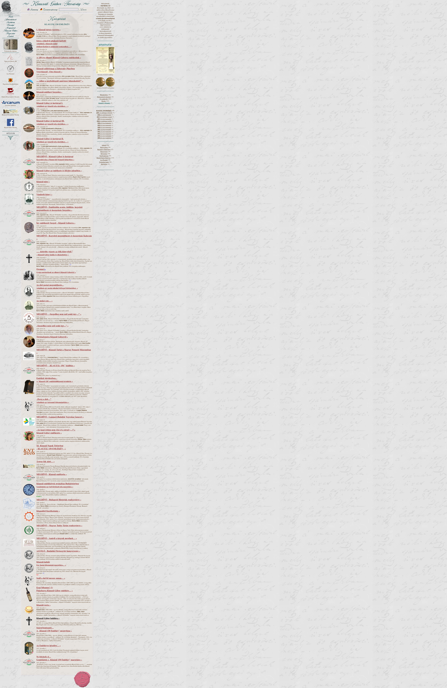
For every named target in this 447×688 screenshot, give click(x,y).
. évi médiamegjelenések (104, 113)
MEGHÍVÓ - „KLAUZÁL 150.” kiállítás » (55, 365)
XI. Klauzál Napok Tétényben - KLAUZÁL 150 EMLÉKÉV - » (51, 447)
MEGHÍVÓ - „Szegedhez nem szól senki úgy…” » (58, 314)
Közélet (104, 101)
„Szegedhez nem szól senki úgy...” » (52, 325)
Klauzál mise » (43, 181)
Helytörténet (104, 153)
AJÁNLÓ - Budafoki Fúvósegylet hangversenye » (58, 550)
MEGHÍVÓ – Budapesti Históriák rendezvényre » (58, 499)
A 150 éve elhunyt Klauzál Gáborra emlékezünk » (58, 57)
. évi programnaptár (104, 115)
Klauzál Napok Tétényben (104, 158)
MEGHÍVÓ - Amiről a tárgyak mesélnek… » (56, 538)
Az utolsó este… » (44, 300)
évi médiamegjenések (104, 117)
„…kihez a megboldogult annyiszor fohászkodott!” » (59, 80)
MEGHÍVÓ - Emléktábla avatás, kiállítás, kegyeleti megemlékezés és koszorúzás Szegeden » (59, 209)
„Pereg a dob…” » (52, 401)
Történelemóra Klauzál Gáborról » (52, 336)
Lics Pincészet (104, 160)
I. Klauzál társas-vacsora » (48, 29)
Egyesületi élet (104, 99)
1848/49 (104, 145)
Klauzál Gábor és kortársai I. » (52, 105)
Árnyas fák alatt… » (45, 461)
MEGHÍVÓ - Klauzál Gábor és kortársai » (55, 158)
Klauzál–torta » (43, 605)
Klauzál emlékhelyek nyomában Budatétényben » (57, 485)
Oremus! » (56, 271)
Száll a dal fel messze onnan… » (50, 578)
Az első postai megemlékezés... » (57, 286)
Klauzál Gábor (104, 95)
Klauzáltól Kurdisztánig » (48, 510)
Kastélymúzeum (104, 156)
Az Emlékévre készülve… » (48, 645)
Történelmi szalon (104, 162)
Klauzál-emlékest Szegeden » (49, 91)
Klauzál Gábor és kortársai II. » (52, 140)
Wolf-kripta (104, 164)
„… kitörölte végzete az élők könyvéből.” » (54, 253)
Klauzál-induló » (51, 563)
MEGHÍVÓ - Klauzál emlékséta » (51, 474)
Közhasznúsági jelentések (104, 97)
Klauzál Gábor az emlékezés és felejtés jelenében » (59, 170)
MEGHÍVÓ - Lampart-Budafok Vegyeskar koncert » (60, 416)
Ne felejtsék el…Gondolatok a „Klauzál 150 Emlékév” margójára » (59, 658)
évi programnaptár (104, 119)
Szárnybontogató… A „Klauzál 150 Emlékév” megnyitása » (54, 629)
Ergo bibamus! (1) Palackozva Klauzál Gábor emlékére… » (54, 589)
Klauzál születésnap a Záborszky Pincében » (55, 70)
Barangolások (104, 147)
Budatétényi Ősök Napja (103, 149)
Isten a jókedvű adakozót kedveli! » (54, 43)
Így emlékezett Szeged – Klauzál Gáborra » (55, 222)
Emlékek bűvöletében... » (54, 380)
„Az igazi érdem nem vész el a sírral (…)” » (55, 431)
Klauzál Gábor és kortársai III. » (52, 122)
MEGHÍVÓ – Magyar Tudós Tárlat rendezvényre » (59, 525)
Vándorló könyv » (44, 194)
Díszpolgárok (104, 151)
